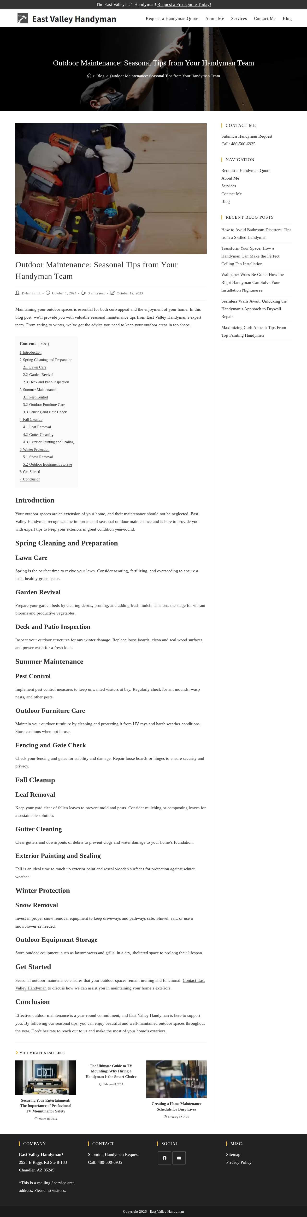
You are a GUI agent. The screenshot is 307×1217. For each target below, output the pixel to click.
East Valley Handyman (40, 1154)
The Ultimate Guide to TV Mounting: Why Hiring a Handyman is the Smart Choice (111, 1071)
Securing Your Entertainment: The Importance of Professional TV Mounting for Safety (45, 1105)
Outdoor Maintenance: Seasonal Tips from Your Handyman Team (165, 76)
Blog (225, 201)
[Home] (89, 76)
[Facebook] (164, 1157)
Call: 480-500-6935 (105, 1162)
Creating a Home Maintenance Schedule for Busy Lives (176, 1106)
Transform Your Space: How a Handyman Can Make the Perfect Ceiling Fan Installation (250, 256)
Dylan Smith (31, 293)
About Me (230, 178)
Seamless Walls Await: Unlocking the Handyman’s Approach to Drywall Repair (254, 309)
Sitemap (233, 1154)
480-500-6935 (243, 143)
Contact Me (231, 193)
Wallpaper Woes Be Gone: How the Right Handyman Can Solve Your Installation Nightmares (252, 282)
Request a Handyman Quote (245, 170)
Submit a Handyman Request (246, 136)
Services (228, 185)
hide (44, 344)
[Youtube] (179, 1157)
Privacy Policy (239, 1162)
